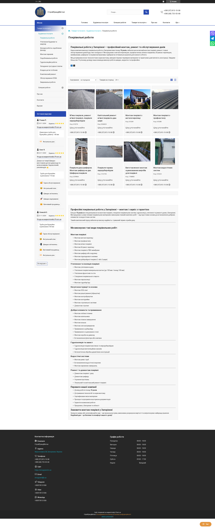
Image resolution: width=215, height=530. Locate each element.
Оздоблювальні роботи (48, 58)
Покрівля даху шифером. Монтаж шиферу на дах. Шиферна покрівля (81, 170)
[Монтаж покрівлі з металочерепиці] (137, 99)
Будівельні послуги (100, 22)
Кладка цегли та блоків (48, 70)
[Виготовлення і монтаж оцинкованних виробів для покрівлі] (137, 151)
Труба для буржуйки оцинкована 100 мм (47, 226)
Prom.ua (118, 512)
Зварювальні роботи (47, 82)
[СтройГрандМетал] (40, 12)
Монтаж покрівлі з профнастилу (161, 116)
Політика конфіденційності (122, 514)
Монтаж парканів (46, 54)
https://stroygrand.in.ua (43, 470)
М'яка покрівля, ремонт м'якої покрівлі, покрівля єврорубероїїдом (81, 118)
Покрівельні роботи (47, 38)
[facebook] (72, 66)
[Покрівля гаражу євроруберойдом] (109, 151)
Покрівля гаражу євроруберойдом (105, 169)
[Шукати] (146, 12)
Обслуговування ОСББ (48, 78)
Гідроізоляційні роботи (48, 62)
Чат (207, 524)
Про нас (154, 22)
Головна (84, 22)
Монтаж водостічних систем (162, 169)
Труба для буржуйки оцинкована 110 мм (47, 175)
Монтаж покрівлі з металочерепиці (134, 116)
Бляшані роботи (120, 22)
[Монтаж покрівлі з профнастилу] (165, 99)
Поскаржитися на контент (104, 514)
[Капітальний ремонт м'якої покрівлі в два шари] (109, 99)
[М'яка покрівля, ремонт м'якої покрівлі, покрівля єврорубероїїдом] (81, 99)
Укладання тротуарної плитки (51, 66)
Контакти (166, 22)
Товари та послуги (139, 22)
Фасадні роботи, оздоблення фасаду (50, 49)
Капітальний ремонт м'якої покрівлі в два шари (107, 118)
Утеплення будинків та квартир (48, 43)
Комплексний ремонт (48, 74)
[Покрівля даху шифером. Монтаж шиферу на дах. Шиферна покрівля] (81, 151)
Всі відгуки (41, 263)
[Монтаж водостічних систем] (165, 151)
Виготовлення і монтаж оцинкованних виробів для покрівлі (136, 170)
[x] (74, 66)
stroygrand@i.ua (40, 478)
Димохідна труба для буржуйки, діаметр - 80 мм (49, 133)
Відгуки (39, 106)
